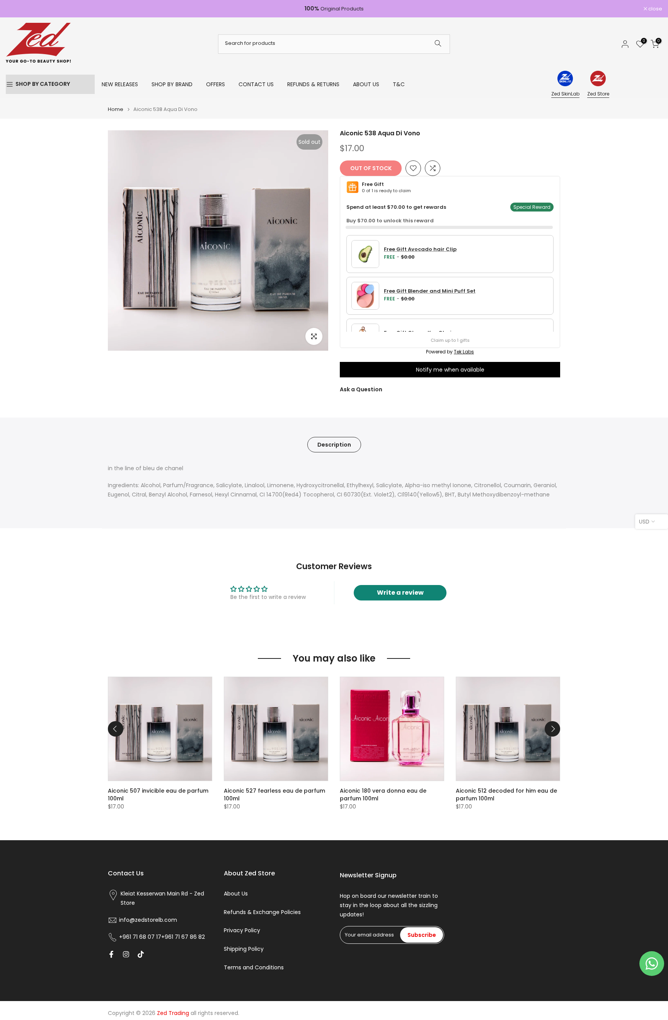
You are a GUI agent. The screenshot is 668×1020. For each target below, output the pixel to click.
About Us (236, 893)
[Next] (552, 729)
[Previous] (115, 729)
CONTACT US (256, 84)
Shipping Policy (244, 949)
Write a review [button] (400, 592)
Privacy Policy (242, 930)
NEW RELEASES (120, 84)
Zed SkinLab (565, 93)
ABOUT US (366, 84)
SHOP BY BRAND (172, 84)
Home (115, 109)
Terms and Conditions (254, 967)
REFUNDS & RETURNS (313, 84)
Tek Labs (464, 351)
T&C (399, 84)
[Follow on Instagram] (126, 954)
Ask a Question (361, 389)
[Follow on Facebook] (111, 954)
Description (334, 444)
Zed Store (598, 93)
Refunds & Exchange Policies (262, 912)
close (16, 8)
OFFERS (215, 84)
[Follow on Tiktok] (140, 954)
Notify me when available (450, 370)
